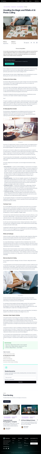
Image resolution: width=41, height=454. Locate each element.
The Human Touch (6, 357)
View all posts (7, 401)
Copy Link (27, 42)
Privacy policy (21, 452)
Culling (18, 1)
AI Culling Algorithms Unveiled (9, 355)
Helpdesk (19, 442)
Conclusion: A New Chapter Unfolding (10, 361)
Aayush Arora (5, 43)
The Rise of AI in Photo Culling (9, 353)
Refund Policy (26, 445)
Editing (22, 1)
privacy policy (12, 379)
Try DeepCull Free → (9, 63)
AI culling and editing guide (20, 447)
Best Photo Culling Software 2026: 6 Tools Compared (16, 344)
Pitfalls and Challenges (7, 358)
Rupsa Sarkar (8, 428)
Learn (30, 1)
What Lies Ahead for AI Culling (9, 360)
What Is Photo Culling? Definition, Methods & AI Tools (16, 346)
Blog (18, 440)
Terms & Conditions (27, 452)
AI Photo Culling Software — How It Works (14, 347)
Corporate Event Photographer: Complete (10, 421)
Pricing (26, 1)
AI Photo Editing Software (28, 420)
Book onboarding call (26, 443)
